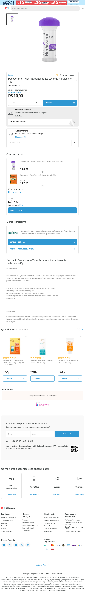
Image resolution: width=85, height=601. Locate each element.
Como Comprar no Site (51, 518)
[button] (12, 19)
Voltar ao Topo (41, 565)
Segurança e (70, 515)
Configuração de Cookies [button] (73, 531)
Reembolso (47, 526)
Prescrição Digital (28, 528)
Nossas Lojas (5, 526)
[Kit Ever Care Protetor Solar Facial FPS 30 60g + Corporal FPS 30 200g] (15, 346)
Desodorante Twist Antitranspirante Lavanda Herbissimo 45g (42, 161)
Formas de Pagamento (51, 520)
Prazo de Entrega (49, 523)
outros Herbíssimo (17, 242)
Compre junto (16, 210)
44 (62, 372)
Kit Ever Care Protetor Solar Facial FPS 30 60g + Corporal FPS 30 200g (13, 363)
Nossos (26, 515)
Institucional (6, 514)
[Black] (41, 2)
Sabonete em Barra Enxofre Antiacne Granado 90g (38, 175)
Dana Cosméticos (14, 92)
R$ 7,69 (24, 183)
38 (34, 372)
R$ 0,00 (24, 169)
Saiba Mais (18, 116)
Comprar (48, 102)
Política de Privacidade (72, 520)
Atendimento (49, 514)
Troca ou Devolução (50, 528)
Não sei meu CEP (20, 137)
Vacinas (25, 520)
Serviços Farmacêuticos (30, 525)
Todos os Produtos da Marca (22, 249)
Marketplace (48, 531)
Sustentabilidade (6, 531)
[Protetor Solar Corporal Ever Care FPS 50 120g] (70, 346)
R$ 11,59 (23, 180)
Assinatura (26, 531)
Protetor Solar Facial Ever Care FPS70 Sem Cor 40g (41, 362)
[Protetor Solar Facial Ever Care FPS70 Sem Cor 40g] (42, 346)
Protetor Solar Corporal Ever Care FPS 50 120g (68, 362)
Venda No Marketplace (8, 518)
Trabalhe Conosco (7, 520)
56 (6, 372)
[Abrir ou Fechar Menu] (2, 8)
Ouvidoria (4, 523)
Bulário (3, 528)
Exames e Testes (28, 523)
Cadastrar (67, 434)
